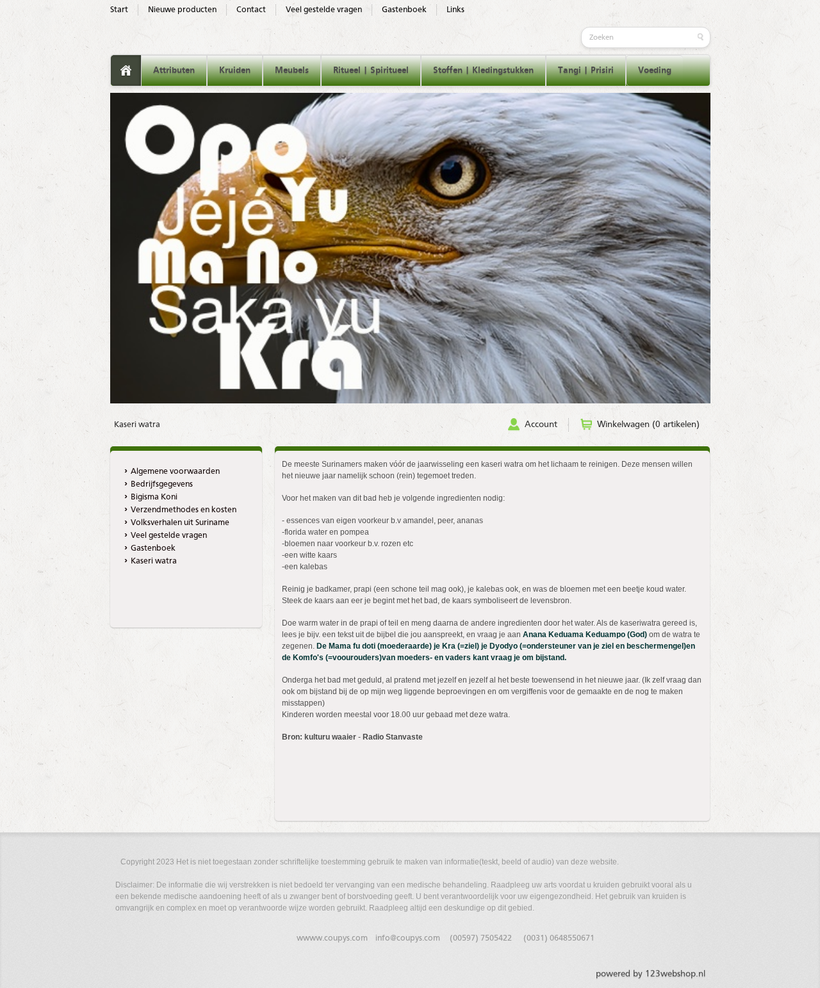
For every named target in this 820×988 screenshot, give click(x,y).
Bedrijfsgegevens (162, 484)
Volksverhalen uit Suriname (180, 523)
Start (119, 10)
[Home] (126, 71)
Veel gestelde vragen (324, 10)
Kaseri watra (137, 425)
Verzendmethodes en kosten (183, 510)
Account (541, 424)
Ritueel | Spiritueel (371, 70)
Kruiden (234, 70)
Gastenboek (404, 10)
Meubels (292, 70)
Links (455, 10)
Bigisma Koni (154, 497)
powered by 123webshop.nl (650, 973)
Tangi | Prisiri (586, 70)
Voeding (654, 70)
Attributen (174, 70)
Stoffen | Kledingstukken (483, 70)
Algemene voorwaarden (175, 471)
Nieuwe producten (182, 10)
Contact (251, 10)
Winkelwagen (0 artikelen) (648, 424)
